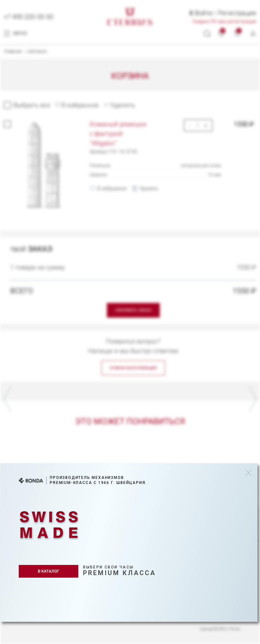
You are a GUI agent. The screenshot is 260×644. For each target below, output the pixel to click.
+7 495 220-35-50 (28, 17)
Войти (203, 13)
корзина (37, 51)
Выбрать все (31, 105)
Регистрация (237, 13)
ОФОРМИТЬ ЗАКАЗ (133, 310)
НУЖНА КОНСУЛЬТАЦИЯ (133, 368)
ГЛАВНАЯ (13, 51)
